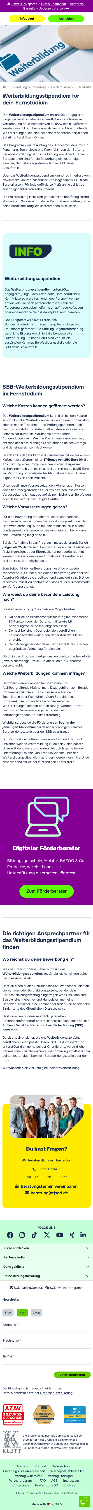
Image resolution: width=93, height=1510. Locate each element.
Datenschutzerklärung (56, 1393)
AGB (54, 1480)
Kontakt (40, 1466)
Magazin (23, 1466)
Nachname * (12, 1340)
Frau (8, 1312)
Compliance (20, 1485)
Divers (36, 1312)
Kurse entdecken (16, 1248)
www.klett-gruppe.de (67, 1448)
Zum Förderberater (46, 891)
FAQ (43, 1480)
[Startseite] (4, 87)
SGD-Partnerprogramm (66, 1288)
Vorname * (10, 1325)
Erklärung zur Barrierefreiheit (24, 1471)
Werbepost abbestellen (67, 1471)
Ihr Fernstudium (15, 1257)
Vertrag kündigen (60, 1476)
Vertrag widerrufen (28, 1476)
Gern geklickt (13, 1267)
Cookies (69, 1485)
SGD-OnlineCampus (28, 1288)
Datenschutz (61, 1466)
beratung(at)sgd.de (49, 1192)
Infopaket (27, 19)
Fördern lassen (62, 87)
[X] (47, 1236)
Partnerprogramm (21, 1480)
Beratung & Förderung (29, 87)
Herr (22, 1312)
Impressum (71, 1480)
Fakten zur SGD (46, 1485)
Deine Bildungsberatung (21, 1276)
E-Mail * (9, 1356)
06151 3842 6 (50, 1169)
